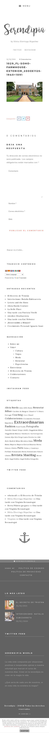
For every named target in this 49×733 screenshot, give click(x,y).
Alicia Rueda (12, 407)
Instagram (30, 50)
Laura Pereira (29, 437)
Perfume (8, 452)
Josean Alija (9, 437)
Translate (22, 278)
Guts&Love (25, 434)
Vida (12, 347)
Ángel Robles (14, 459)
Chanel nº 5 (33, 411)
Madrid (12, 441)
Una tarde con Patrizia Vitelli (22, 312)
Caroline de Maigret (20, 411)
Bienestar (20, 361)
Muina (7, 444)
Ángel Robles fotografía (29, 459)
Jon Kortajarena (36, 434)
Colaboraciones (18, 374)
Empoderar (9, 423)
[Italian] (16, 271)
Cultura (19, 351)
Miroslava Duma (27, 441)
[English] (11, 271)
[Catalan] (9, 271)
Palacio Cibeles (11, 448)
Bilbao (8, 411)
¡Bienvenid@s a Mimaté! (19, 323)
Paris (20, 448)
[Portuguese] (19, 271)
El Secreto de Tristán (18, 296)
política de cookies (12, 726)
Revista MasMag (23, 455)
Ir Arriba (23, 714)
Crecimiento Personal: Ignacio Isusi (25, 326)
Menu (26, 6)
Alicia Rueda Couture (18, 306)
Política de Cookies (31, 568)
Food (18, 427)
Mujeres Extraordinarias (26, 444)
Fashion (10, 426)
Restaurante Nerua (19, 452)
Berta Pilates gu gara (18, 505)
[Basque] (6, 271)
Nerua (39, 444)
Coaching (17, 415)
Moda (18, 357)
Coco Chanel (28, 415)
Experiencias (21, 364)
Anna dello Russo (25, 408)
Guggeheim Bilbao (36, 430)
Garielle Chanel (11, 430)
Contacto (14, 377)
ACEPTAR (24, 731)
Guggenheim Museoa (13, 434)
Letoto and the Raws (18, 302)
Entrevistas (16, 367)
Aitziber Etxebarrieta (18, 316)
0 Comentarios (25, 59)
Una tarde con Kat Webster (21, 319)
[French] (14, 271)
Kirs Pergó (19, 437)
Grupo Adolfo (23, 430)
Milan (18, 441)
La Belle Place (14, 309)
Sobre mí (14, 344)
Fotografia (32, 426)
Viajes (18, 354)
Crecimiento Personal (31, 419)
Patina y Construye (31, 448)
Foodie (23, 427)
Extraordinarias (29, 422)
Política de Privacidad (26, 572)
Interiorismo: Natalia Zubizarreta (24, 299)
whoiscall (12, 495)
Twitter (17, 50)
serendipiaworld (25, 561)
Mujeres (13, 444)
